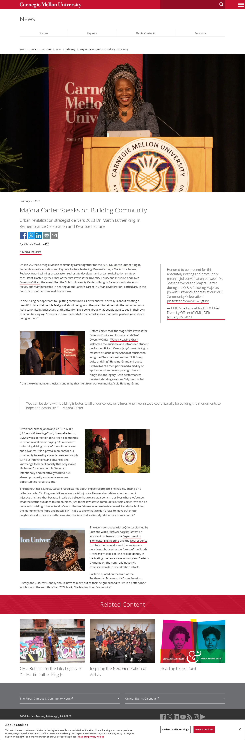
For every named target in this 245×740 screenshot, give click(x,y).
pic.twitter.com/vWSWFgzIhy (188, 301)
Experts (92, 33)
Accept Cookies (204, 729)
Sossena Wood (99, 532)
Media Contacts (146, 33)
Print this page (46, 235)
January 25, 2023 (179, 317)
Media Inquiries (32, 252)
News (27, 19)
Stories (43, 33)
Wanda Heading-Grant (124, 339)
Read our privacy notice (91, 736)
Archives (46, 49)
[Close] (239, 729)
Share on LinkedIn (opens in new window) (38, 235)
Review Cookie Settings (175, 729)
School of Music (129, 353)
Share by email (54, 235)
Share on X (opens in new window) (31, 235)
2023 (58, 49)
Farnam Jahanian (43, 429)
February (70, 49)
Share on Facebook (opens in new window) (23, 235)
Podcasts (200, 33)
